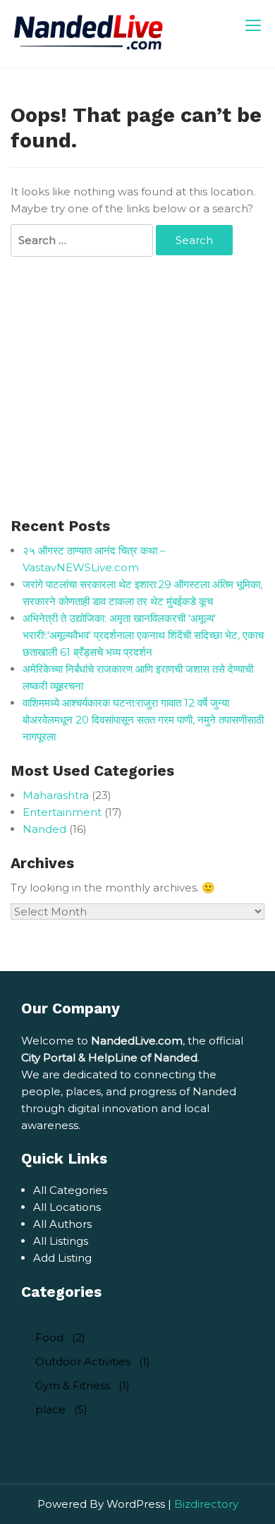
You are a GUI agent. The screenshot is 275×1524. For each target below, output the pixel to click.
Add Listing (62, 1257)
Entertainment (62, 812)
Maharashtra (56, 795)
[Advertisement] (137, 388)
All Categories (70, 1190)
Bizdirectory (206, 1504)
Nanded (44, 829)
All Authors (62, 1224)
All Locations (67, 1207)
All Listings (60, 1241)
